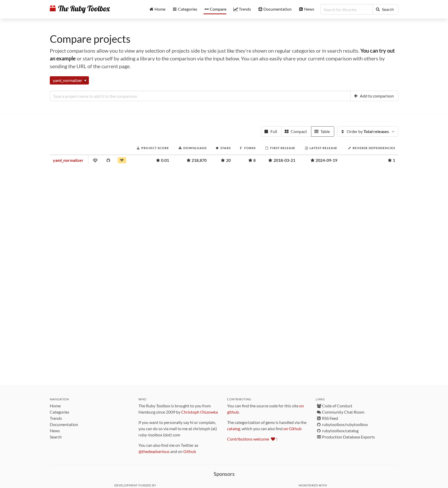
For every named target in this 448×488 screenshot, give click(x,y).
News (55, 430)
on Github (292, 428)
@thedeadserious (154, 451)
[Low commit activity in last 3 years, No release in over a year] (122, 161)
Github (189, 451)
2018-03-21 (284, 160)
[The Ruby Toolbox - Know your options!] (80, 9)
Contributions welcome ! (252, 438)
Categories (59, 411)
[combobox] (200, 96)
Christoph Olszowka (199, 411)
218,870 (199, 160)
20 (228, 160)
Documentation (64, 424)
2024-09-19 (326, 160)
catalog (233, 428)
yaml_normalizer (68, 160)
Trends (56, 418)
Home (55, 405)
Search (56, 436)
